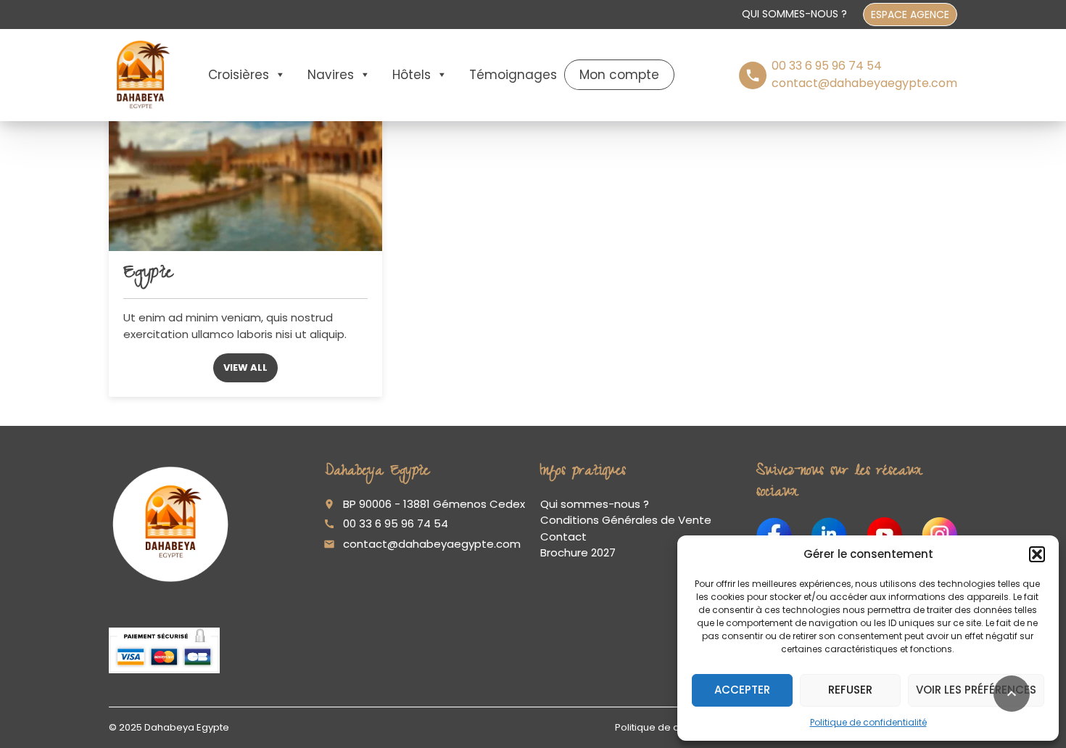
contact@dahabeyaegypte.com (432, 543)
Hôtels (411, 74)
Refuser (850, 689)
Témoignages (513, 74)
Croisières (238, 74)
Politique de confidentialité (868, 722)
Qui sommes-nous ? (794, 14)
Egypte (148, 275)
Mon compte (619, 74)
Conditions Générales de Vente (625, 519)
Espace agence (910, 14)
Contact (563, 536)
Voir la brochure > (98, 688)
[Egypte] (245, 148)
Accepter (742, 689)
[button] (1037, 554)
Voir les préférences (976, 689)
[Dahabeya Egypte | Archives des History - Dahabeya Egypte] (140, 74)
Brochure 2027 (578, 552)
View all (245, 367)
